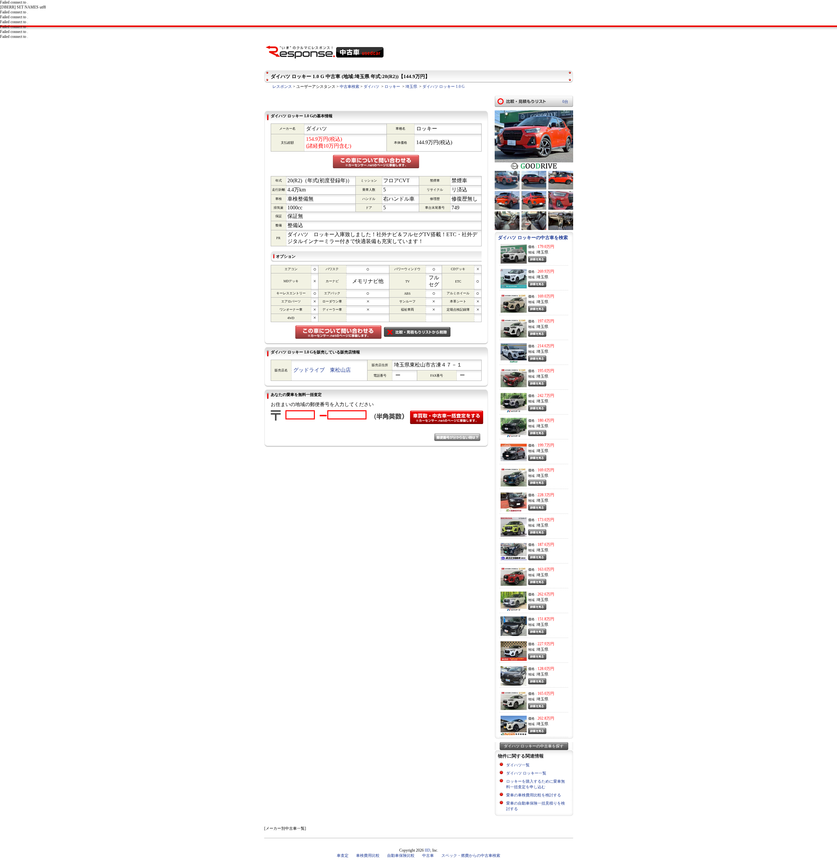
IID (427, 850)
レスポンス (282, 86)
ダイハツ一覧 (518, 765)
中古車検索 (349, 86)
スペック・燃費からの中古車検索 (470, 855)
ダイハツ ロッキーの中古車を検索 (533, 237)
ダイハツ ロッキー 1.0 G (443, 86)
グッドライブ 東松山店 (322, 370)
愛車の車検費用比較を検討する (533, 795)
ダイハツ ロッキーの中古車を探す (534, 746)
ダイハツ (371, 86)
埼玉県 (411, 86)
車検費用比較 (368, 855)
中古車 (428, 855)
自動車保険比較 (401, 855)
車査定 (343, 855)
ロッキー (392, 86)
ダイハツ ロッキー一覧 (526, 773)
